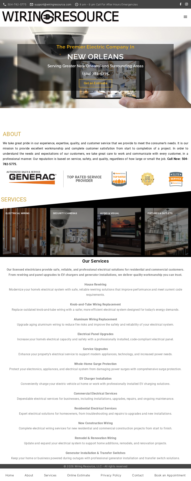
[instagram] (186, 4)
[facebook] (180, 4)
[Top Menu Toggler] (185, 17)
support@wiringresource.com (53, 4)
